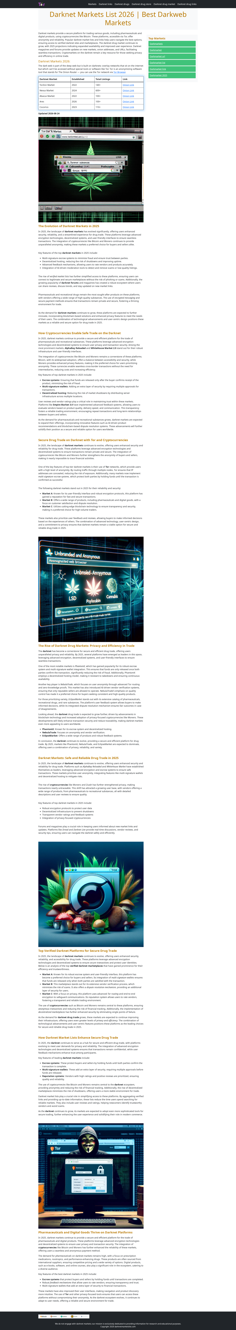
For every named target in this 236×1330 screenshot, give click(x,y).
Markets (92, 4)
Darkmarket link (158, 69)
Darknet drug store (141, 4)
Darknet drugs (122, 4)
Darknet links (105, 4)
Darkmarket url (157, 56)
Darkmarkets (156, 43)
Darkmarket (156, 50)
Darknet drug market (164, 4)
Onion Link (128, 84)
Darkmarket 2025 (158, 75)
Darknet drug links (186, 4)
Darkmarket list (157, 62)
